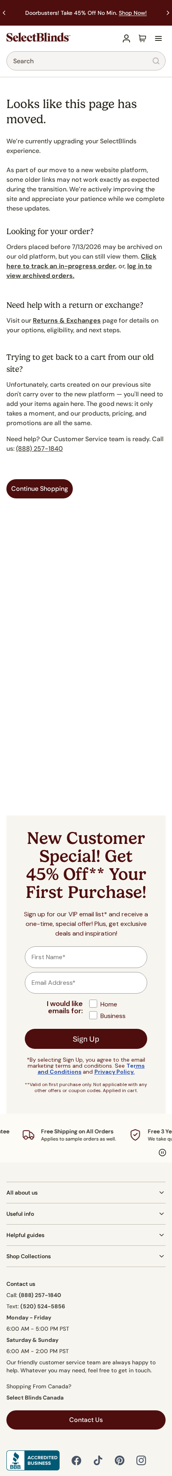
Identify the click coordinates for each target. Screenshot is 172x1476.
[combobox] (86, 60)
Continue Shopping (39, 488)
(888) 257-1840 (39, 448)
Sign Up (86, 1039)
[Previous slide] (4, 13)
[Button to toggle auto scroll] (162, 1152)
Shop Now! (133, 12)
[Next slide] (168, 13)
